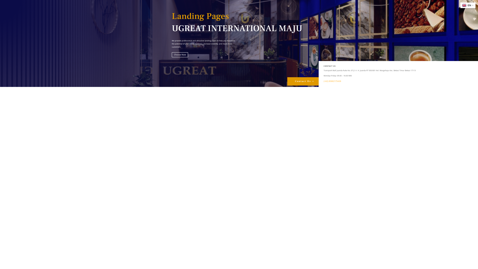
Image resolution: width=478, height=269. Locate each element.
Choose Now (180, 54)
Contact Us (303, 81)
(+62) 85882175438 (333, 81)
